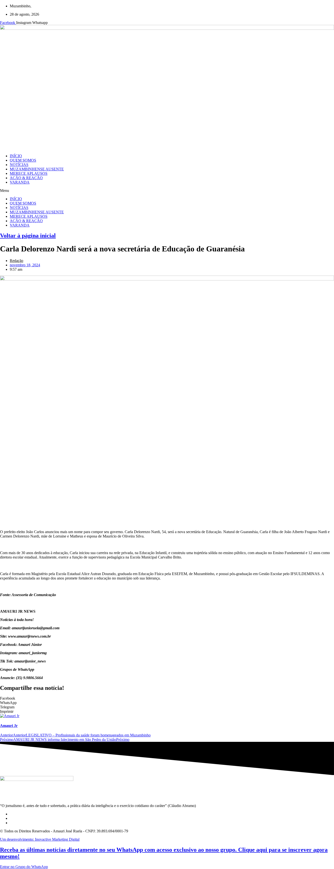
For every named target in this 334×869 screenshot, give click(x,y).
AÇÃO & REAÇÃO (26, 178)
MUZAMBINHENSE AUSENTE (37, 169)
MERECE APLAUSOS (28, 173)
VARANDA (20, 182)
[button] (167, 190)
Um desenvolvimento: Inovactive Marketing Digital (39, 839)
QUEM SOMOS (23, 160)
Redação (16, 261)
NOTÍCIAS (19, 165)
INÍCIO (16, 156)
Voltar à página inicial (28, 235)
